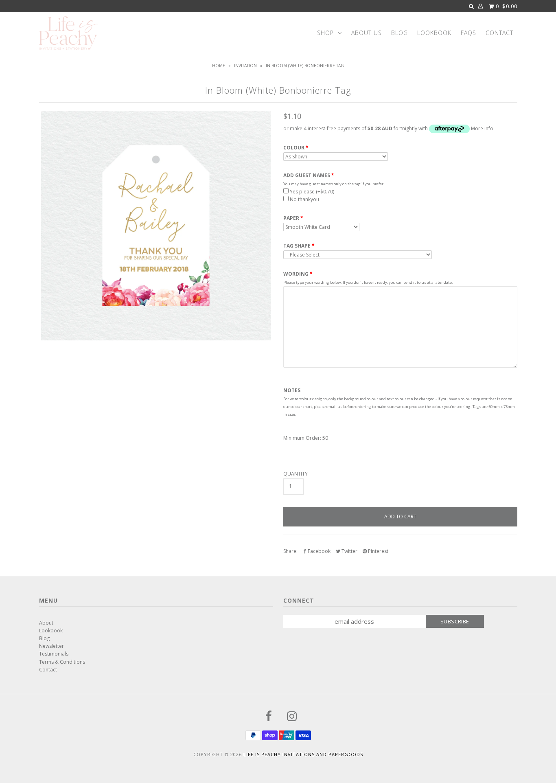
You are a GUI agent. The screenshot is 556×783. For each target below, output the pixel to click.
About (46, 622)
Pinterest (377, 551)
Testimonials (53, 653)
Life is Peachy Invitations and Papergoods (303, 754)
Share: (290, 551)
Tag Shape (297, 245)
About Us (366, 33)
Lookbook (434, 33)
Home (218, 65)
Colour (293, 147)
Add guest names (306, 175)
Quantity (295, 474)
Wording (296, 273)
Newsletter (51, 646)
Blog (399, 33)
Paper (291, 218)
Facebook (318, 551)
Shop (325, 33)
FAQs (468, 33)
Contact (499, 33)
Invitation (245, 65)
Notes (291, 390)
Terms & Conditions (62, 661)
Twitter (348, 551)
